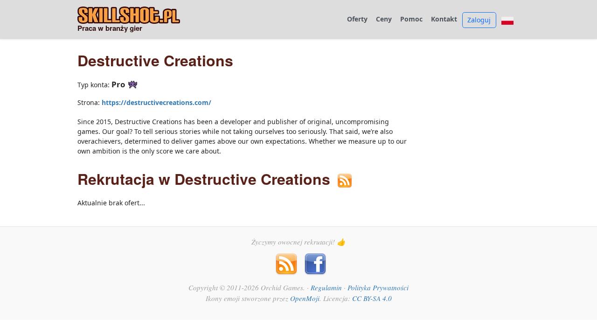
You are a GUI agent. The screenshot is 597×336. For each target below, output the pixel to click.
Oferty (357, 19)
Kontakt (444, 19)
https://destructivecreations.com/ (156, 102)
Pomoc (411, 19)
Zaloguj (479, 19)
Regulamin (326, 287)
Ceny (384, 19)
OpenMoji (304, 298)
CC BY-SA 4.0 (372, 298)
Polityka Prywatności (378, 287)
